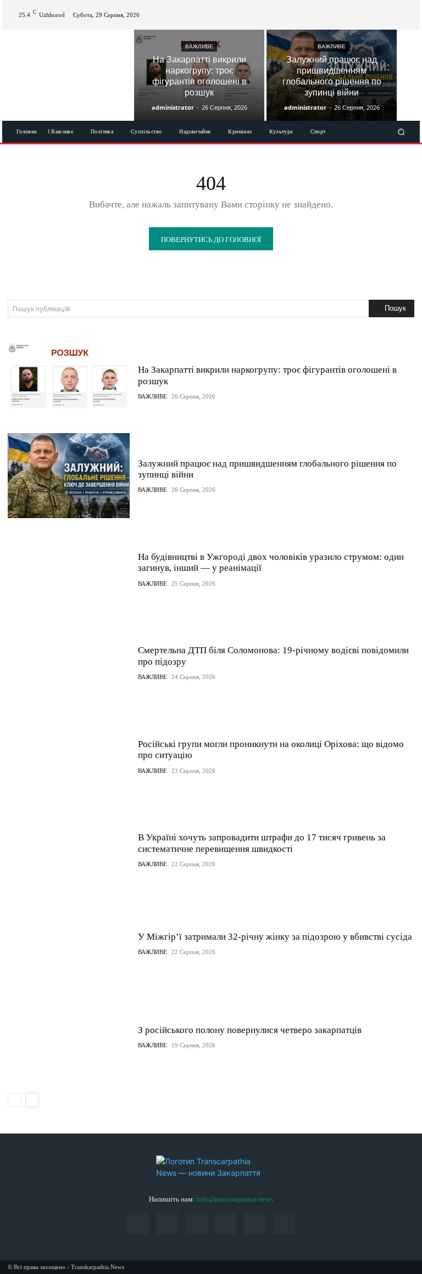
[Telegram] (392, 8)
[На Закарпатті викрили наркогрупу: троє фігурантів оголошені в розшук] (199, 75)
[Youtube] (405, 21)
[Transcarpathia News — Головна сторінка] (211, 1166)
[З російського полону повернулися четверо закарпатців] (69, 1036)
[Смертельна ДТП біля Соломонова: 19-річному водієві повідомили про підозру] (69, 662)
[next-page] (32, 1100)
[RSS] (379, 8)
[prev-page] (14, 1100)
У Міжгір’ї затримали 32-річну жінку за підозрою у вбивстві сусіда (275, 936)
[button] (401, 132)
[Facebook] (352, 8)
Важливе (199, 46)
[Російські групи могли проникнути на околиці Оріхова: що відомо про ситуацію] (69, 756)
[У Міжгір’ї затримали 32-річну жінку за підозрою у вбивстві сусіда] (69, 943)
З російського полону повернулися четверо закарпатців (250, 1030)
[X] (405, 8)
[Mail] (366, 8)
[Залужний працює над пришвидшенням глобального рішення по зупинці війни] (331, 75)
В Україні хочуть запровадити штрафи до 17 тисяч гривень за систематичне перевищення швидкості (262, 843)
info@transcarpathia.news (234, 1199)
